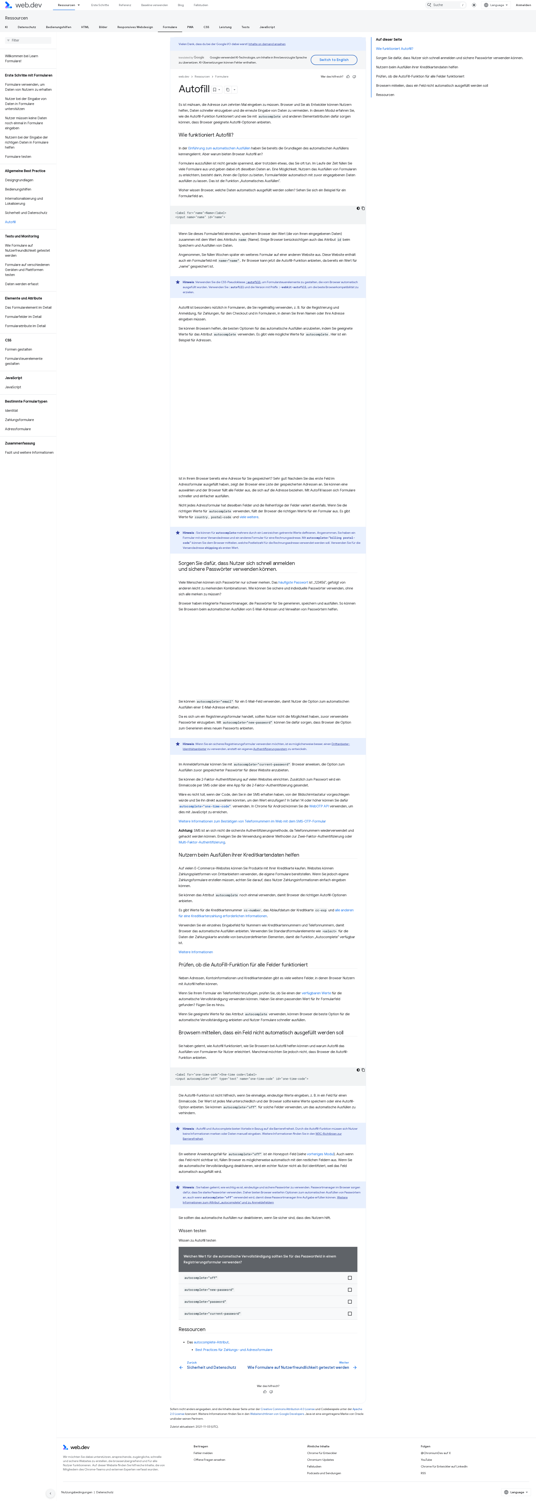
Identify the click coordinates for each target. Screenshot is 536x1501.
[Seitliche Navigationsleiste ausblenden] (50, 1493)
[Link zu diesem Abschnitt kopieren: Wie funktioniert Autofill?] (237, 135)
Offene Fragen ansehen (209, 1460)
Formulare (170, 27)
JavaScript (267, 27)
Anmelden (523, 5)
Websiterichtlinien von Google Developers (277, 1414)
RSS (423, 1473)
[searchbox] (28, 40)
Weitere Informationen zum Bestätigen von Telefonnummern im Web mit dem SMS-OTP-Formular (252, 821)
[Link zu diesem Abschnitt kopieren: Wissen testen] (210, 1231)
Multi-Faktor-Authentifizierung (202, 842)
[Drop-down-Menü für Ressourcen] (80, 5)
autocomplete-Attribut (211, 1342)
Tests (246, 27)
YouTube (426, 1460)
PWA (190, 27)
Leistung (225, 27)
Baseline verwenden (154, 5)
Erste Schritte (100, 5)
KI (6, 27)
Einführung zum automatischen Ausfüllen (219, 148)
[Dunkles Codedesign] (358, 208)
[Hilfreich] (348, 77)
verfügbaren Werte (316, 993)
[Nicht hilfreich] (354, 77)
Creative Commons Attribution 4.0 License (288, 1409)
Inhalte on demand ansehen (267, 44)
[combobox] (446, 5)
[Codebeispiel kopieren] (363, 208)
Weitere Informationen (196, 952)
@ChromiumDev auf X (436, 1453)
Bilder (103, 27)
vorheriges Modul (320, 1154)
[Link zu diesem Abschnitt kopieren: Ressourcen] (209, 1329)
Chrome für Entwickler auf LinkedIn (444, 1466)
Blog (181, 5)
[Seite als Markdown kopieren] (228, 89)
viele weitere (249, 517)
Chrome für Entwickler (322, 1453)
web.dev (184, 76)
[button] (268, 1278)
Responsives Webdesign (135, 27)
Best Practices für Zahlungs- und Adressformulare (233, 1350)
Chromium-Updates (320, 1460)
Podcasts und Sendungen (324, 1473)
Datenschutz (27, 27)
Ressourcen (66, 5)
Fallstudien (201, 5)
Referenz (125, 5)
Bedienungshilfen (58, 27)
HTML (85, 27)
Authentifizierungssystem (270, 749)
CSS (206, 27)
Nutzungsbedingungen (76, 1492)
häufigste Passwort (293, 582)
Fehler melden (203, 1453)
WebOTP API (319, 806)
